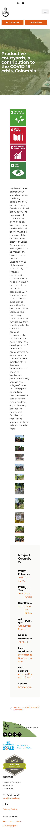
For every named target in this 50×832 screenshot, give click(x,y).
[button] (45, 11)
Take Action (36, 22)
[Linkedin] (10, 734)
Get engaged (9, 825)
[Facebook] (5, 734)
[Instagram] (19, 734)
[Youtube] (14, 734)
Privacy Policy (10, 809)
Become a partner (12, 821)
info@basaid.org (11, 798)
